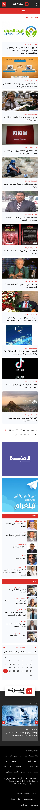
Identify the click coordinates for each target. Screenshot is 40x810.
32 (36, 434)
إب (11, 755)
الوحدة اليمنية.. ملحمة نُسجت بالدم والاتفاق (15, 602)
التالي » (16, 434)
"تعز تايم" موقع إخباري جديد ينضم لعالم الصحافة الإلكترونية (23, 419)
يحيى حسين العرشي (20, 532)
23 (5, 667)
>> (21, 434)
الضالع (17, 771)
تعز (20, 755)
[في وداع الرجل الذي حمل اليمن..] (32, 590)
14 (14, 664)
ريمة (25, 766)
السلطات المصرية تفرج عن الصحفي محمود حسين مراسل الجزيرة (21, 218)
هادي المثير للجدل (19, 546)
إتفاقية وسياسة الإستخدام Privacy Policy (24, 799)
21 (14, 667)
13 (18, 664)
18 (27, 667)
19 (22, 667)
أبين (6, 755)
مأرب (29, 771)
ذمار (37, 766)
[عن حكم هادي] (32, 559)
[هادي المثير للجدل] (32, 548)
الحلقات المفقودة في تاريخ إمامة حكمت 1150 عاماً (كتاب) (20, 252)
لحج (15, 755)
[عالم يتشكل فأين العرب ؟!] (32, 636)
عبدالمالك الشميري (20, 598)
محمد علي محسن (20, 586)
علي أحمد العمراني (20, 521)
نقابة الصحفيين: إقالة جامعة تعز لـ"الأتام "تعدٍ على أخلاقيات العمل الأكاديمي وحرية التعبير (21, 319)
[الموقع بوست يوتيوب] (33, 787)
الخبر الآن (24, 804)
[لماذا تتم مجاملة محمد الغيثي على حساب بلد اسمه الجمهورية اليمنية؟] (32, 571)
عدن (25, 755)
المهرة (14, 761)
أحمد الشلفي (22, 567)
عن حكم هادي (21, 558)
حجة (11, 766)
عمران (23, 771)
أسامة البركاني (21, 609)
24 (31, 670)
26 (24, 430)
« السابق (34, 430)
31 (31, 675)
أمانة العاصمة (33, 755)
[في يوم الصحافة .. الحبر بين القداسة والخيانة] (32, 625)
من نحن (19, 793)
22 (10, 667)
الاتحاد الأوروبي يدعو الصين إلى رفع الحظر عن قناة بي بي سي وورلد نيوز (20, 151)
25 (27, 670)
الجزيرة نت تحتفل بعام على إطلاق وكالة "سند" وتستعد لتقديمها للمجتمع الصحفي (20, 352)
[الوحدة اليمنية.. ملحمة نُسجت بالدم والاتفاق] (32, 602)
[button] (36, 722)
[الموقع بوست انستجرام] (31, 787)
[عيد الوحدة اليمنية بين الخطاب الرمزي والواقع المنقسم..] (32, 613)
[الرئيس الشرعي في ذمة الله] (32, 536)
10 (31, 664)
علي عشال (23, 555)
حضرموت (22, 761)
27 (21, 430)
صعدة (5, 766)
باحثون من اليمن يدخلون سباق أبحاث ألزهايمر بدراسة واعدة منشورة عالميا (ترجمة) (21, 733)
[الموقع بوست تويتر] (35, 787)
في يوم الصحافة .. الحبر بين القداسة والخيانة (16, 625)
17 (31, 667)
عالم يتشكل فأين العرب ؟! (16, 635)
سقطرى (9, 771)
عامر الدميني (22, 544)
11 (27, 664)
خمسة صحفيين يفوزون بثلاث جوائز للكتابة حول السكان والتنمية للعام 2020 (20, 85)
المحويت (18, 766)
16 (5, 664)
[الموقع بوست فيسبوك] (37, 787)
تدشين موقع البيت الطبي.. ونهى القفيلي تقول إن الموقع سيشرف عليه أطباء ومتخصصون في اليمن (22, 50)
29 (13, 430)
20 (18, 667)
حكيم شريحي (22, 621)
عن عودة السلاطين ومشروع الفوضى (16, 524)
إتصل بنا (35, 793)
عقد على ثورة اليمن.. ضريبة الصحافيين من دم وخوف (20, 185)
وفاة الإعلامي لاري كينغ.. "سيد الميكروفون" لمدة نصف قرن (21, 285)
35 (25, 434)
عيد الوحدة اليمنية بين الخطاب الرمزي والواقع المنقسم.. (15, 613)
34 (28, 434)
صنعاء (31, 766)
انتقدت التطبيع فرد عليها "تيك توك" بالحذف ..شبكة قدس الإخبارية (21, 385)
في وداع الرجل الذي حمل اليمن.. (17, 590)
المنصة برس (34, 804)
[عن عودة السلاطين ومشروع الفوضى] (32, 525)
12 (22, 664)
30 (10, 430)
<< (28, 430)
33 (32, 434)
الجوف (36, 771)
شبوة (29, 761)
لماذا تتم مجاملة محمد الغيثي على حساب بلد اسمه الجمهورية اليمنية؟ (15, 572)
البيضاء (36, 761)
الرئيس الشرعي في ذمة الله (16, 534)
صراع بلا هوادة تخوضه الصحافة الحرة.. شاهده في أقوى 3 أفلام (20, 118)
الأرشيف (27, 793)
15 (10, 664)
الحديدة (7, 761)
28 (17, 430)
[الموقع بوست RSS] (29, 787)
